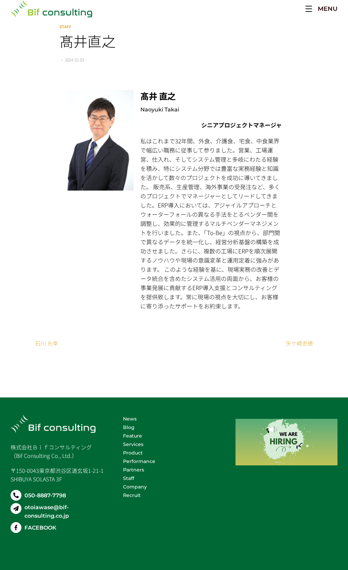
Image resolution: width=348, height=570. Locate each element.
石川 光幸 (46, 343)
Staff (129, 478)
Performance (139, 461)
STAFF (65, 26)
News (130, 419)
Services (133, 444)
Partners (133, 470)
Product (133, 453)
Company (135, 487)
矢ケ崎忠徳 (299, 343)
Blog (129, 427)
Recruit (132, 495)
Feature (132, 436)
